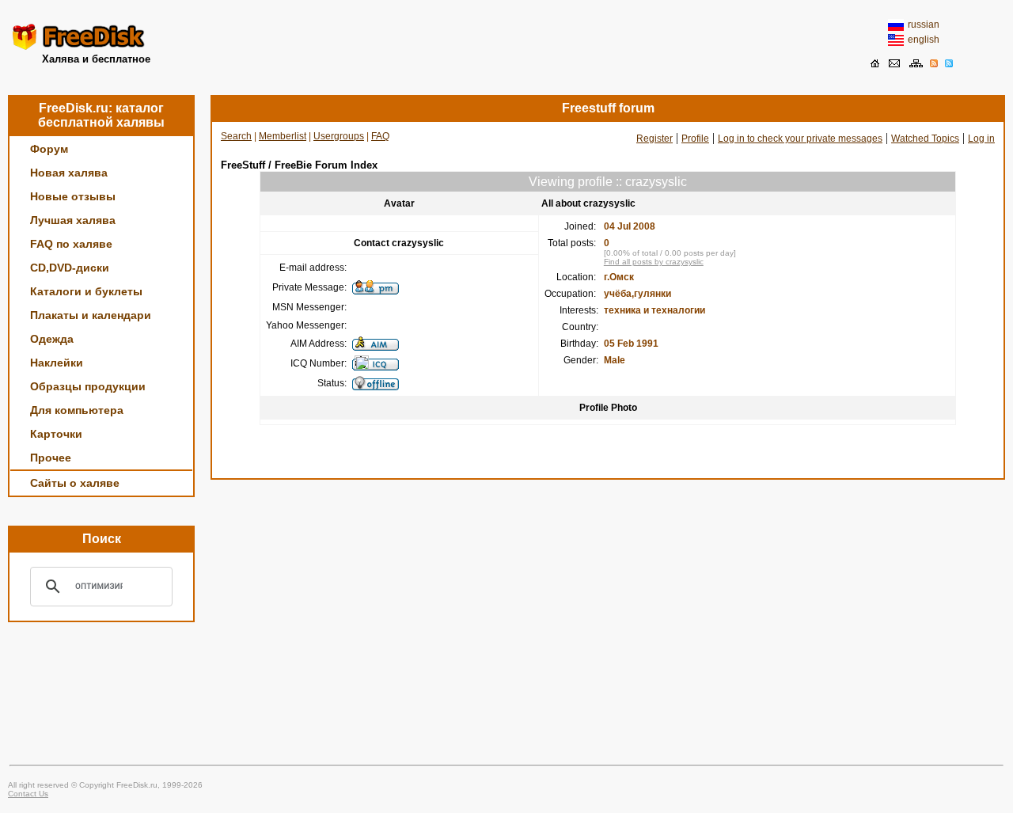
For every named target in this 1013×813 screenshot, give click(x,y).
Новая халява (69, 172)
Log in (981, 138)
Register (654, 138)
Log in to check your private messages (800, 138)
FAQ (380, 136)
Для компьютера (76, 410)
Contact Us (28, 793)
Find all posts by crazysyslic (654, 261)
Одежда (52, 338)
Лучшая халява (73, 220)
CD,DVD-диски (69, 267)
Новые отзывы (73, 196)
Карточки (56, 433)
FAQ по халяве (71, 243)
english (923, 39)
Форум (49, 148)
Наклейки (56, 362)
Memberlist (282, 136)
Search (236, 136)
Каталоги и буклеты (86, 291)
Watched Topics (925, 138)
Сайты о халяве (75, 483)
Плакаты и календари (90, 315)
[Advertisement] (506, 43)
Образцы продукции (88, 386)
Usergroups (338, 136)
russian (923, 24)
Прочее (50, 457)
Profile (695, 138)
